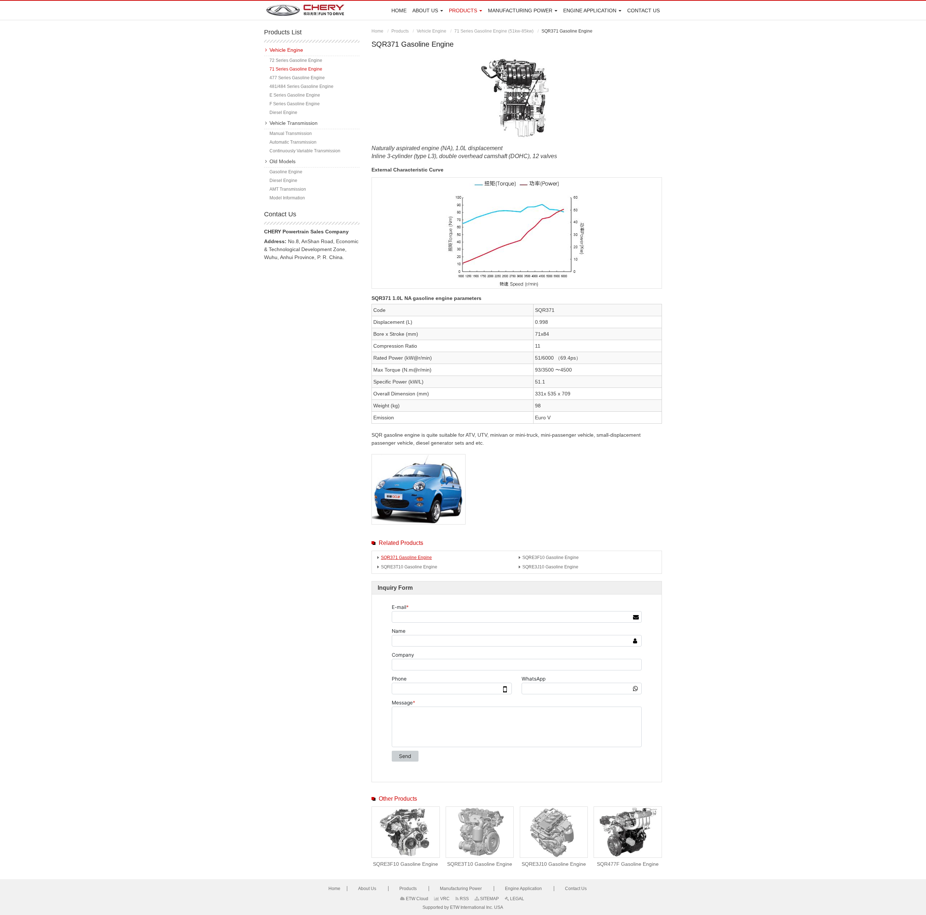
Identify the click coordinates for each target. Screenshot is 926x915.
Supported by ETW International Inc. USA (462, 907)
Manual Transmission (290, 133)
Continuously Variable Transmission (304, 150)
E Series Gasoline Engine (294, 95)
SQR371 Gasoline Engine (406, 557)
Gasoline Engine (285, 171)
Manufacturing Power (461, 888)
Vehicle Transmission (293, 123)
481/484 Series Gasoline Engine (301, 86)
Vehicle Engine (431, 31)
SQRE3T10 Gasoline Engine (409, 566)
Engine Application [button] (590, 10)
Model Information (287, 197)
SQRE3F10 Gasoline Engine (550, 557)
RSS (464, 898)
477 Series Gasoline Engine (297, 77)
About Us (367, 888)
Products (400, 31)
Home (399, 10)
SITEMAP (489, 898)
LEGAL (516, 898)
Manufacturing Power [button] (521, 10)
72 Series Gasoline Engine (295, 60)
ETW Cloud (416, 898)
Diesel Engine (283, 112)
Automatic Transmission (293, 142)
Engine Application (524, 888)
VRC (444, 898)
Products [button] (464, 10)
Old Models (282, 161)
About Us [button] (425, 10)
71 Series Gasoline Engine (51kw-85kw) (494, 31)
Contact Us (643, 10)
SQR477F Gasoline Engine (628, 864)
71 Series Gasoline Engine (295, 69)
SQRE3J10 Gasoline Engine (550, 566)
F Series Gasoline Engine (294, 103)
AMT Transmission (287, 189)
